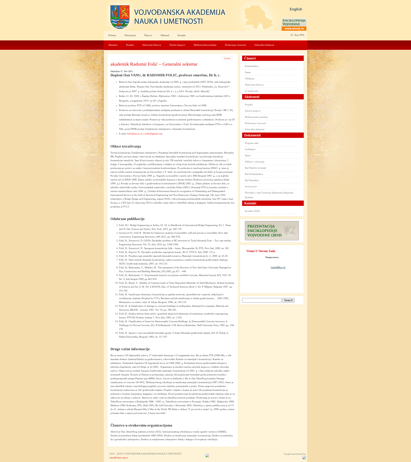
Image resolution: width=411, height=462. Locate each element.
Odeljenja (249, 78)
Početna (112, 35)
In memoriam (251, 91)
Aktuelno (113, 45)
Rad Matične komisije (255, 168)
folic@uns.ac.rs (134, 133)
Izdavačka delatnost (264, 45)
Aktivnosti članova (151, 45)
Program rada (251, 143)
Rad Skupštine (252, 180)
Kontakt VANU (252, 211)
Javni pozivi (251, 186)
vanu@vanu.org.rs (118, 457)
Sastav (248, 72)
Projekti (130, 45)
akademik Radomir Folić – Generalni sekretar (153, 64)
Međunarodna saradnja (205, 45)
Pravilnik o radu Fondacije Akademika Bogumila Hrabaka (269, 195)
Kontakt (182, 35)
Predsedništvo (252, 66)
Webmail (165, 35)
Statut (247, 155)
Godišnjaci (250, 149)
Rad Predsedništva (254, 174)
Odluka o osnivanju (254, 161)
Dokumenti (130, 35)
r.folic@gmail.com (153, 133)
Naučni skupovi (177, 45)
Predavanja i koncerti (235, 45)
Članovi (148, 35)
